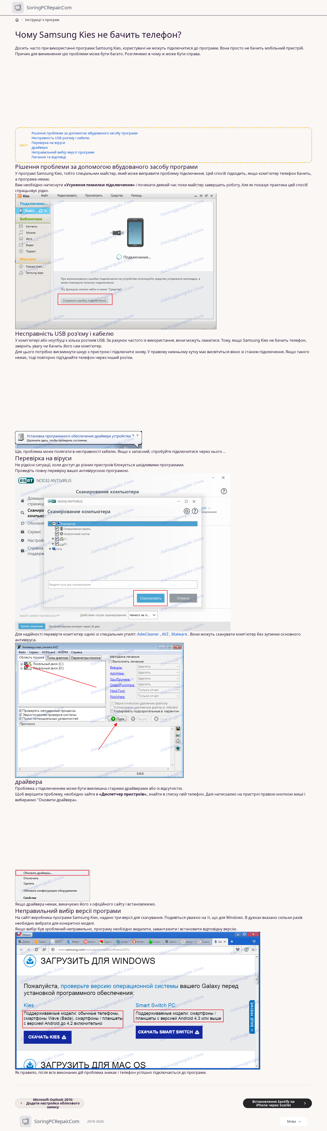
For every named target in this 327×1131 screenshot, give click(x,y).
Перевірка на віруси (48, 142)
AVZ (165, 634)
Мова (291, 1121)
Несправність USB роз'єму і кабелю (61, 138)
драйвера (40, 147)
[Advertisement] (160, 92)
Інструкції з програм (42, 19)
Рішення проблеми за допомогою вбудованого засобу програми (85, 133)
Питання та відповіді (49, 157)
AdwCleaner (148, 634)
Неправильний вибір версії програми (63, 152)
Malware (179, 634)
